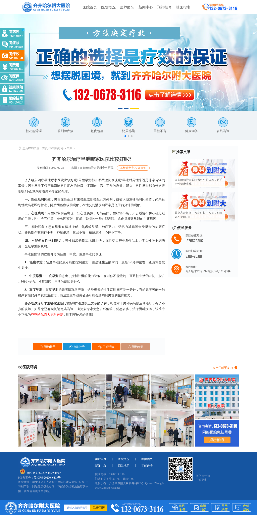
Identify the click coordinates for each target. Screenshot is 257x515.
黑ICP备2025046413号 (47, 477)
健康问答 (191, 131)
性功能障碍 (34, 131)
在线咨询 (223, 131)
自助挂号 (79, 347)
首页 (45, 148)
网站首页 (100, 459)
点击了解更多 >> (224, 367)
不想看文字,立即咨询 (133, 168)
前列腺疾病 (65, 131)
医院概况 (108, 7)
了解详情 (108, 347)
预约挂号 (164, 7)
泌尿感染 (128, 131)
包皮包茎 (97, 131)
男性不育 (160, 131)
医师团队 (127, 7)
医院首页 (90, 7)
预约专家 (137, 347)
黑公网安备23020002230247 (44, 473)
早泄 (69, 148)
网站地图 (123, 465)
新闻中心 (146, 7)
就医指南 (183, 7)
